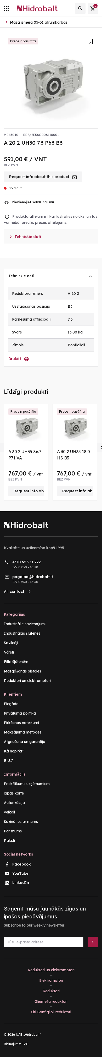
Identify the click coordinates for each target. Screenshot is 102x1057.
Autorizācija (14, 802)
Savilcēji (11, 642)
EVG (25, 1044)
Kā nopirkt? (14, 751)
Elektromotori (51, 980)
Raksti (9, 840)
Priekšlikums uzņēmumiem (27, 783)
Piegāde (11, 703)
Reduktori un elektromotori (27, 680)
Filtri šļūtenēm (16, 661)
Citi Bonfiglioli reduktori (51, 1012)
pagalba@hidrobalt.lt (32, 576)
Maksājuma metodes (22, 732)
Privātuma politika (20, 713)
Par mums (13, 831)
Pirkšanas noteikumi (21, 722)
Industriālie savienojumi (25, 623)
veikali (9, 812)
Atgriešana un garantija (24, 741)
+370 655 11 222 (26, 562)
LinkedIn (20, 882)
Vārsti (9, 652)
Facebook (21, 864)
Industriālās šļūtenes (22, 633)
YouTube (20, 873)
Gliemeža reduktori (51, 1001)
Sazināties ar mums (21, 821)
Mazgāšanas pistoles (22, 671)
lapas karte (14, 793)
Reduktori (51, 991)
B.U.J (8, 760)
